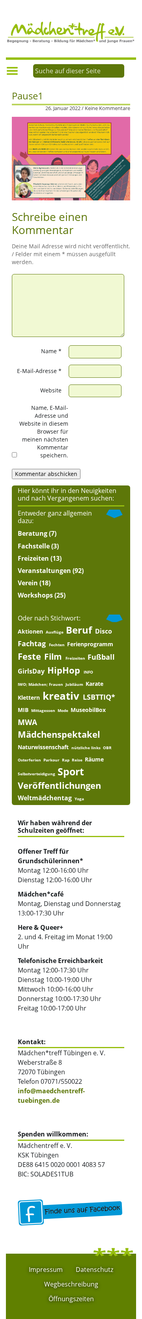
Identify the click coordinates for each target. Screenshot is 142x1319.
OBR (107, 747)
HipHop (63, 670)
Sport (71, 771)
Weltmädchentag (45, 798)
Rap (65, 760)
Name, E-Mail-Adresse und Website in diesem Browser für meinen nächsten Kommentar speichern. (43, 431)
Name (51, 351)
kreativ (61, 696)
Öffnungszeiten (71, 1298)
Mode (63, 710)
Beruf (79, 630)
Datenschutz (94, 1269)
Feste (29, 656)
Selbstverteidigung (36, 774)
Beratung (32, 533)
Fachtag (32, 643)
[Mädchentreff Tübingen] (71, 31)
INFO (88, 672)
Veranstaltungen (44, 570)
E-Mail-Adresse (39, 371)
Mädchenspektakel (59, 734)
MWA (27, 722)
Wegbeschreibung (71, 1284)
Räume (94, 759)
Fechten (57, 644)
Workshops (35, 595)
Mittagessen (43, 710)
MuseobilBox (88, 710)
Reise (77, 760)
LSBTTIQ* (99, 697)
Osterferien (29, 760)
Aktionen (30, 631)
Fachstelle (34, 546)
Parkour (51, 760)
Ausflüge (55, 632)
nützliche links (86, 747)
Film (53, 656)
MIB (23, 710)
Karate (94, 683)
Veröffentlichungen (59, 785)
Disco (103, 631)
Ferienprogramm (90, 644)
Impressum (46, 1269)
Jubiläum (74, 684)
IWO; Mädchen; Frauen (40, 684)
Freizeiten (33, 558)
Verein (28, 583)
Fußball (101, 657)
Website (51, 390)
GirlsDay (31, 671)
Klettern (29, 697)
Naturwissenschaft (43, 747)
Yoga (79, 798)
